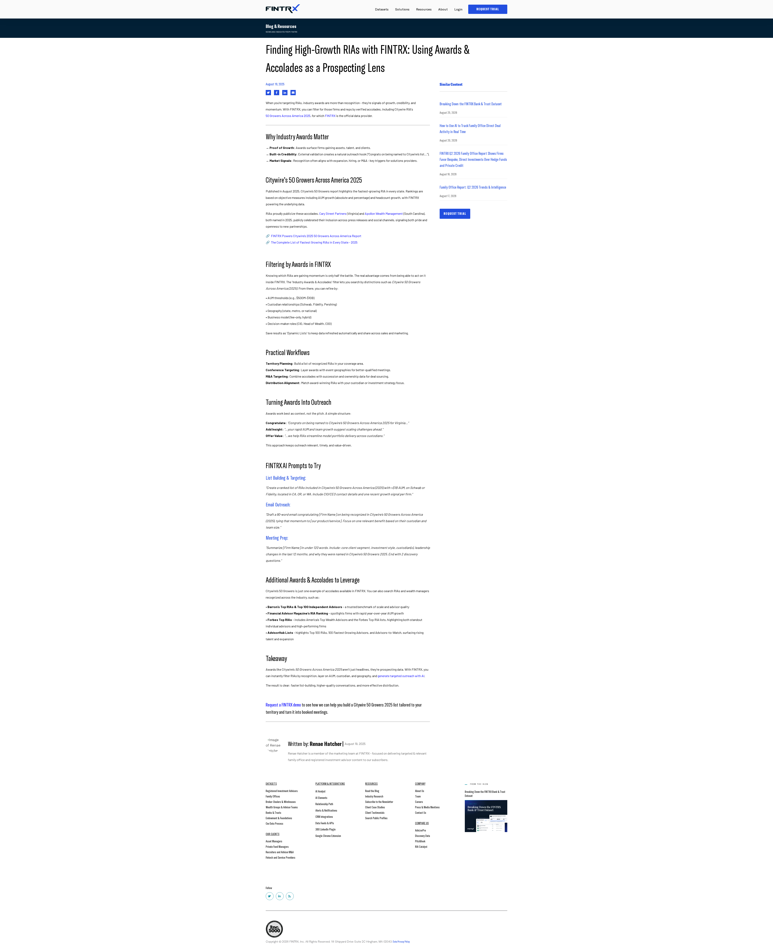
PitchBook (420, 841)
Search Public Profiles (376, 818)
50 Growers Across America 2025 (288, 116)
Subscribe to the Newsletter (379, 801)
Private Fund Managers (277, 846)
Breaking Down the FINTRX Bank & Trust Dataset (471, 103)
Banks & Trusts (273, 812)
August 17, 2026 (448, 196)
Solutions (402, 9)
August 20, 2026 (448, 140)
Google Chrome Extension (328, 836)
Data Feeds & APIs (324, 823)
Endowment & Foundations (279, 818)
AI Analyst (320, 791)
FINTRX (330, 116)
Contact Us (420, 812)
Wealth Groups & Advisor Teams (282, 807)
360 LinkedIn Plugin (325, 829)
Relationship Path (324, 804)
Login (458, 9)
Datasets (382, 9)
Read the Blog (372, 791)
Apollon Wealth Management (384, 213)
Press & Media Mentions (427, 807)
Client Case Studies (375, 807)
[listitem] (348, 112)
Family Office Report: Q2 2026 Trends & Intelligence (473, 187)
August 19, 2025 (275, 84)
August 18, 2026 (448, 174)
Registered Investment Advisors (282, 791)
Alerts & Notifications (326, 810)
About (443, 9)
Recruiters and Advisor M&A (280, 852)
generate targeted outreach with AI (401, 676)
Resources (424, 9)
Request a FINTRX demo (283, 704)
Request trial (455, 214)
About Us (419, 791)
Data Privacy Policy (401, 941)
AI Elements (321, 797)
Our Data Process (274, 823)
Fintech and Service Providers (280, 857)
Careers (419, 801)
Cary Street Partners (332, 213)
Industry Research (374, 796)
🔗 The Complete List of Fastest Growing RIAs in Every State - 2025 (312, 242)
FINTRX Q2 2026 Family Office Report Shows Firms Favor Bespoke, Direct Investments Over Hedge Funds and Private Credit (473, 159)
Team (418, 796)
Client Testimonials (374, 812)
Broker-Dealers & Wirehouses (281, 801)
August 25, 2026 (448, 112)
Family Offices (273, 796)
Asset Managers (274, 841)
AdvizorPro (420, 830)
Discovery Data (422, 836)
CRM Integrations (324, 816)
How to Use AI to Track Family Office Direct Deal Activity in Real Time (470, 128)
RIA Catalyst (421, 846)
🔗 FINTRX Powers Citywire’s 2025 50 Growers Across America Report (313, 236)
